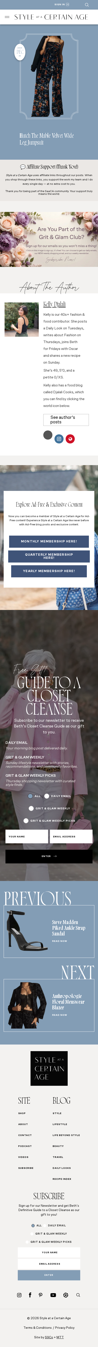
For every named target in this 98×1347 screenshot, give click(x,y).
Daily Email (61, 796)
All (38, 796)
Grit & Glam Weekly (53, 808)
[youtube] (53, 1295)
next (77, 976)
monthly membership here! (49, 541)
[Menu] (7, 17)
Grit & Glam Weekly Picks (52, 821)
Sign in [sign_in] (59, 4)
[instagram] (19, 1295)
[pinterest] (40, 1294)
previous (37, 902)
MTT (60, 1337)
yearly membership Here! (49, 571)
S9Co (49, 1337)
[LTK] (65, 1295)
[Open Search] (87, 5)
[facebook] (30, 1294)
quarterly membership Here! (49, 556)
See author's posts (62, 420)
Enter (46, 856)
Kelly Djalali (54, 305)
